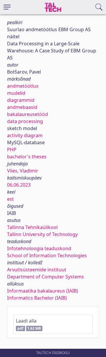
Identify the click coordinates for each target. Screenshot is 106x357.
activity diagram (25, 135)
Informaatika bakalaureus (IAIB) (42, 291)
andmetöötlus (23, 86)
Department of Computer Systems (45, 276)
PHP (11, 149)
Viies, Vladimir (22, 170)
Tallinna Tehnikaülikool (32, 227)
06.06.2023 (19, 185)
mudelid (16, 93)
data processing (25, 121)
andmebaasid (22, 107)
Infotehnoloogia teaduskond (39, 248)
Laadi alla (28, 324)
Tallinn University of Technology (42, 234)
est (10, 199)
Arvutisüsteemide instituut (36, 269)
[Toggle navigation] (7, 7)
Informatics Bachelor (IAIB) (37, 298)
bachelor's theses (27, 156)
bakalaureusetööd (27, 114)
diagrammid (20, 100)
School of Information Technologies (47, 255)
